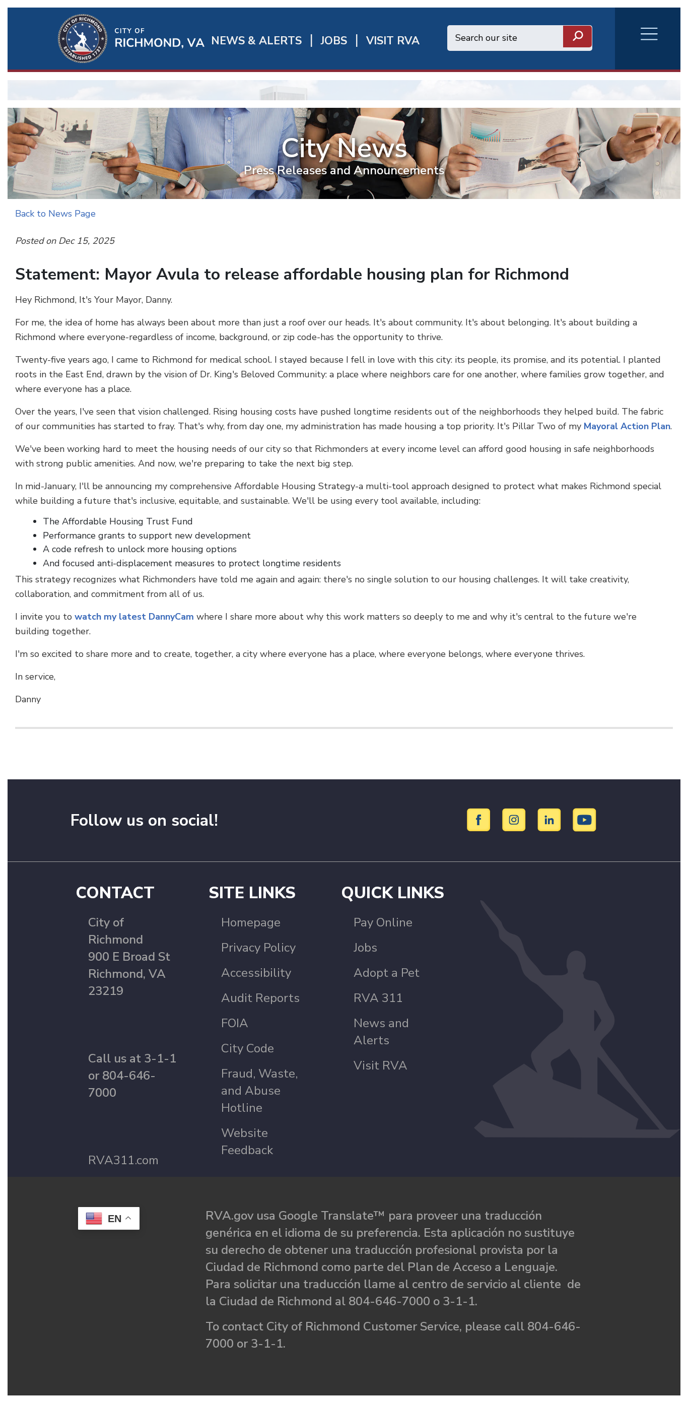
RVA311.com (123, 1160)
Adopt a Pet (387, 973)
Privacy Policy (258, 948)
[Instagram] (515, 820)
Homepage (251, 922)
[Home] (106, 38)
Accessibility (256, 973)
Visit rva (393, 41)
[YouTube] (584, 820)
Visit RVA (380, 1065)
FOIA (234, 1023)
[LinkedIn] (551, 820)
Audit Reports (260, 998)
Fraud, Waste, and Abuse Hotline (259, 1090)
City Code (247, 1048)
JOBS (334, 41)
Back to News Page (55, 214)
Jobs (365, 948)
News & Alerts (256, 41)
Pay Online (383, 922)
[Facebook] (480, 820)
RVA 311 (378, 998)
